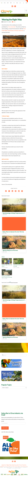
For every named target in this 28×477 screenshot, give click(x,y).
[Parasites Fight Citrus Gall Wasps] (7, 261)
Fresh (14, 21)
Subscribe (5, 427)
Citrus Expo (7, 466)
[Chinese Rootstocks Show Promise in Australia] (7, 272)
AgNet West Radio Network (13, 465)
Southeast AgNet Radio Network (9, 464)
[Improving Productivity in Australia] (18, 261)
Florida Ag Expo (24, 466)
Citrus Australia (11, 26)
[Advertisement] (11, 400)
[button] (26, 10)
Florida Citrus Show (15, 466)
